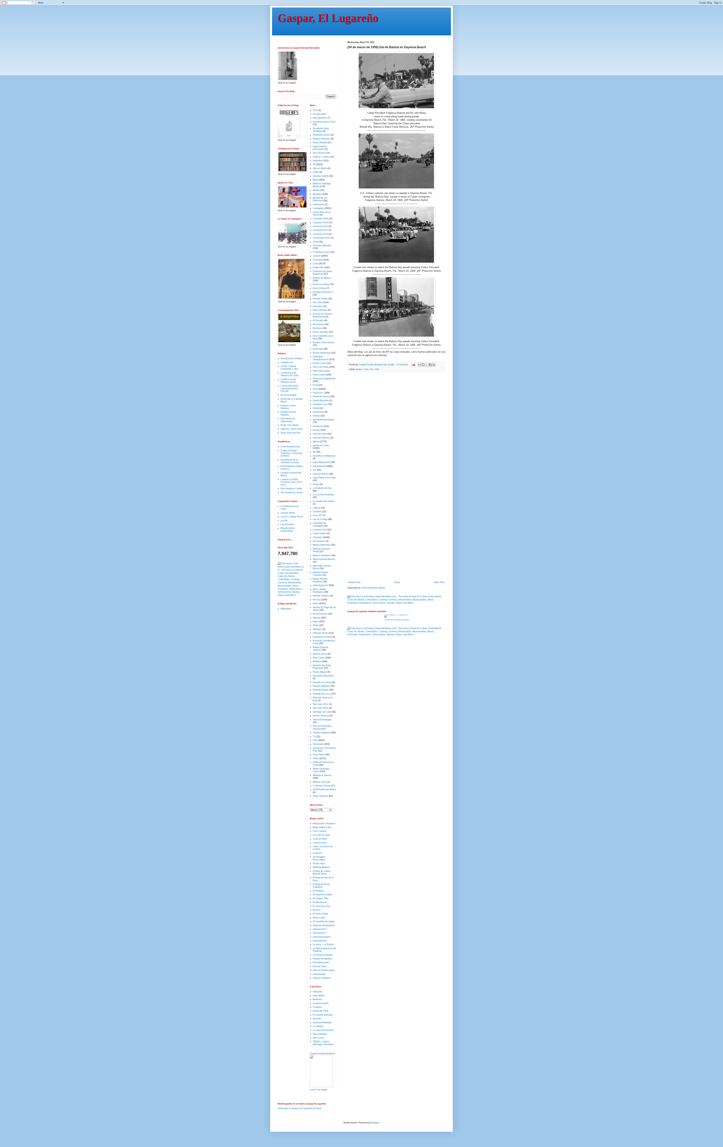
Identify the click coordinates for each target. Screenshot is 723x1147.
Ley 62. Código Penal (292, 516)
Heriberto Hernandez (323, 419)
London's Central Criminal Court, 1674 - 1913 (292, 482)
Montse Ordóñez (321, 595)
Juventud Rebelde (322, 1022)
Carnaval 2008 (320, 218)
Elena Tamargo (320, 332)
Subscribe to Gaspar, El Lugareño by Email (300, 1108)
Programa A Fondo (322, 637)
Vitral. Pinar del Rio (290, 433)
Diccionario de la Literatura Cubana (290, 461)
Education (318, 306)
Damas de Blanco (322, 278)
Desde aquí (319, 863)
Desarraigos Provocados (319, 858)
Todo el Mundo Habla (324, 970)
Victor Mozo (319, 754)
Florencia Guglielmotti (324, 378)
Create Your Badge (318, 1089)
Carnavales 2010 (321, 237)
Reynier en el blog (322, 682)
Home (397, 582)
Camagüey (318, 208)
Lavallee (317, 511)
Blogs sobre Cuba (322, 827)
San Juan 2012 (320, 704)
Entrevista (318, 349)
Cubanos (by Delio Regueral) (322, 272)
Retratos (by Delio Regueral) (322, 666)
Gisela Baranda (321, 400)
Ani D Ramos (319, 153)
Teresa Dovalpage (322, 719)
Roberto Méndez (321, 686)
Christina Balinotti (322, 245)
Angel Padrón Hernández (320, 147)
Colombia (318, 260)
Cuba (365, 369)
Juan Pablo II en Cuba (324, 477)
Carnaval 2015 (320, 230)
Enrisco (316, 910)
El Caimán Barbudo (323, 1015)
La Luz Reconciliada (323, 494)
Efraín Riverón (320, 310)
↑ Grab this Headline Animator (396, 620)
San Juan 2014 (320, 708)
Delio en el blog (321, 284)
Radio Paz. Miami (290, 425)
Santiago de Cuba (322, 712)
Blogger (375, 1122)
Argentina (318, 160)
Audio (316, 172)
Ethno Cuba (319, 917)
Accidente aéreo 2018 (324, 121)
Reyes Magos (320, 672)
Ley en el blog (320, 519)
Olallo (316, 625)
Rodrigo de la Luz (322, 693)
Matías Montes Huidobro (320, 580)
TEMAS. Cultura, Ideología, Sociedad (323, 1043)
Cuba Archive (319, 842)
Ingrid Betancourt (321, 462)
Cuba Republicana (290, 446)
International (319, 466)
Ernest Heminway (322, 353)
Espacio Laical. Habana (288, 407)
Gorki (315, 408)
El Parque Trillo (321, 898)
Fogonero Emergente (324, 925)
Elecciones (318, 324)
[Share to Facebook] (430, 365)
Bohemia (317, 999)
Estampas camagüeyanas (321, 358)
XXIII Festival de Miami (324, 789)
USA (377, 369)
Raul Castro (319, 657)
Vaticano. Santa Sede (292, 429)
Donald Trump (320, 298)
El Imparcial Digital (322, 894)
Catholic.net (287, 362)
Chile (315, 241)
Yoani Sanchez (320, 796)
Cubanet (317, 853)
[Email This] (419, 365)
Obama (316, 617)
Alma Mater (318, 995)
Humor (316, 430)
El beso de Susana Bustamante (322, 315)
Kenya (316, 484)
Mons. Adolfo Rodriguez (319, 590)
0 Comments (402, 364)
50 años (317, 114)
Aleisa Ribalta (320, 142)
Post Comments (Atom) (373, 587)
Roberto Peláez (321, 690)
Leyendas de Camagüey (319, 524)
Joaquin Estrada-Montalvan (322, 1053)
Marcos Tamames (322, 555)
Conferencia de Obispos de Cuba (289, 374)
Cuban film (318, 267)
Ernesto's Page (320, 913)
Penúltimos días (321, 962)
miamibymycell (320, 585)
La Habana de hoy (322, 488)
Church (316, 256)
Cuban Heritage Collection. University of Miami (291, 453)
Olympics (317, 629)
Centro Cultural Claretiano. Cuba (289, 367)
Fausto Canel (319, 363)
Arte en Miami (320, 168)
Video (316, 758)
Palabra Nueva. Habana (289, 413)
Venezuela (318, 744)
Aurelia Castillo (320, 176)
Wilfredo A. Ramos (322, 775)
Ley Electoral (287, 524)
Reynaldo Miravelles (323, 675)
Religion (317, 661)
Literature (318, 537)
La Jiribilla (318, 1026)
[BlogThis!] (423, 365)
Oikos (316, 621)
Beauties (317, 194)
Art (314, 164)
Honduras (318, 426)
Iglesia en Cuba (321, 445)
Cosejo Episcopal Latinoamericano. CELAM (290, 388)
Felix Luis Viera (321, 367)
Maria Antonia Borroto (324, 559)
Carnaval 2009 (320, 222)
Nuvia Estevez (320, 613)
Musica (316, 599)
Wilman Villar (319, 782)
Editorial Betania (321, 867)
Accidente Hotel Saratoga (321, 129)
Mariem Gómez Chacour (320, 573)
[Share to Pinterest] (434, 365)
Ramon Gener (320, 654)
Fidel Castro (319, 374)
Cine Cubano (319, 831)
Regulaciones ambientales (288, 529)
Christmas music (321, 252)
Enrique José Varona (323, 342)
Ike (314, 452)
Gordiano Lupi (320, 404)
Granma (317, 1018)
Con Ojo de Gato (321, 835)
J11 (314, 470)
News (316, 603)
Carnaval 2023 (320, 234)
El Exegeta (318, 890)
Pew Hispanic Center (291, 488)
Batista (359, 369)
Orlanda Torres (320, 633)
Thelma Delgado (321, 732)
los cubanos (319, 541)
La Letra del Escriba (323, 1030)
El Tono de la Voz (321, 906)
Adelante (317, 991)
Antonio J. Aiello (321, 157)
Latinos (316, 507)
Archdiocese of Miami (292, 358)
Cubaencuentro (321, 1003)
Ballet (316, 179)
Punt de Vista (319, 966)
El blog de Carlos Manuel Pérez (321, 872)
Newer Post (354, 582)
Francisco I (318, 392)
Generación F (320, 929)
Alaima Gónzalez (321, 138)
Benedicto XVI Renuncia (320, 199)
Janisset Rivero (321, 474)
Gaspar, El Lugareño (328, 18)
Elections (317, 328)
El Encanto (318, 320)
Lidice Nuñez (319, 533)
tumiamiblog (319, 974)
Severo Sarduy (320, 715)
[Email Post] (413, 364)
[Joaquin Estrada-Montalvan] (321, 1086)
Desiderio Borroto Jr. (323, 292)
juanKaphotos (320, 940)
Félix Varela (319, 371)
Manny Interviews (322, 545)
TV (314, 736)
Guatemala (318, 412)
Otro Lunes (318, 1037)
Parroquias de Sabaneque (288, 419)
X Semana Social (321, 785)
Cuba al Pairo (320, 838)
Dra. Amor (318, 302)
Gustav (316, 415)
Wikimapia (286, 608)
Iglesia (316, 441)
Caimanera (318, 204)
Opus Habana (320, 1034)
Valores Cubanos (321, 978)
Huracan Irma (320, 433)
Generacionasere (322, 937)
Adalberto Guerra (321, 134)
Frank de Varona (321, 396)
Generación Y (320, 933)
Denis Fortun (319, 288)
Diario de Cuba (320, 1011)
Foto (371, 369)
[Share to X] (427, 365)
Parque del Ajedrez (322, 958)
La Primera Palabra (323, 955)
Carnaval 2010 (320, 226)
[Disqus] (396, 427)
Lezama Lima (320, 529)
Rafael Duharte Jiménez (320, 648)
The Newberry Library (292, 492)
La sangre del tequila (323, 501)
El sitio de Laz (320, 902)
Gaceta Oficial (288, 513)
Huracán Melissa (321, 437)
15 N (315, 110)
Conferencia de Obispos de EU (288, 380)
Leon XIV (317, 515)
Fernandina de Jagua (324, 921)
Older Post (439, 582)
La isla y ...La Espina (323, 944)
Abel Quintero (320, 118)
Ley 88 (284, 520)
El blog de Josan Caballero (321, 885)
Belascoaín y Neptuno (324, 823)
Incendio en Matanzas (324, 456)
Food (315, 385)
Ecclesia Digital (288, 395)
